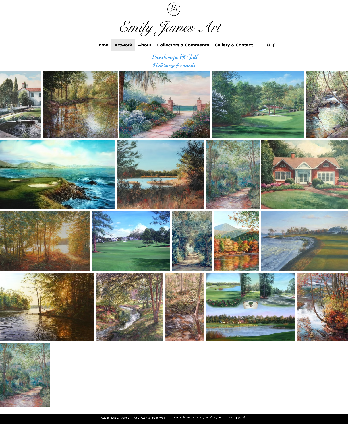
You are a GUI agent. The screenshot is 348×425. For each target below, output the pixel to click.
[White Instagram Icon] (239, 417)
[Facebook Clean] (244, 417)
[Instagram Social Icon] (268, 45)
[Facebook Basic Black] (273, 45)
